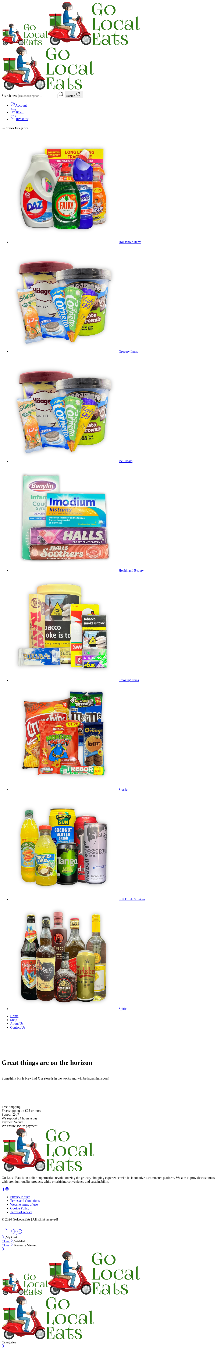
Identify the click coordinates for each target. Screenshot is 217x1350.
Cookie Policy (19, 1208)
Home (14, 1016)
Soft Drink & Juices (132, 899)
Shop (13, 1020)
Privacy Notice (20, 1197)
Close (6, 1241)
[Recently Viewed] (19, 1233)
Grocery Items (128, 351)
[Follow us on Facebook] (3, 1189)
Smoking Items (129, 680)
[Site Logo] (48, 1170)
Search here (10, 95)
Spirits (123, 1009)
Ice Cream (125, 461)
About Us (16, 1023)
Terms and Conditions (25, 1200)
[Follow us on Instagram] (7, 1189)
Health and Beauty (131, 570)
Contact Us (17, 1027)
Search (71, 95)
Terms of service (21, 1212)
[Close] (4, 1237)
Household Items (130, 242)
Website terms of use (24, 1204)
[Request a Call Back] (14, 1233)
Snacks (123, 789)
